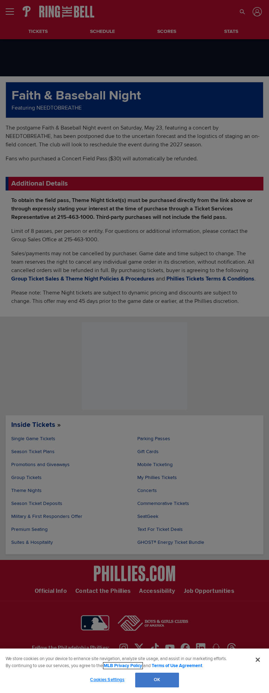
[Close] (257, 659)
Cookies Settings (107, 679)
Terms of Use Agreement (177, 665)
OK (157, 679)
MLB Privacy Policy (123, 665)
